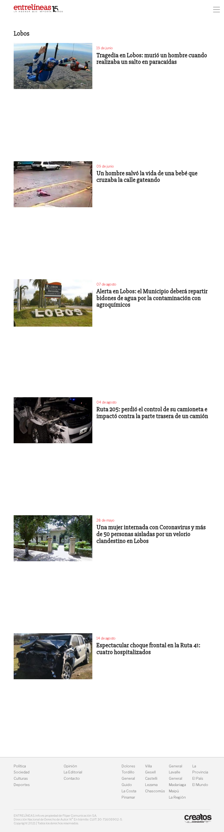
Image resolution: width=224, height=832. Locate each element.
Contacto (72, 778)
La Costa (129, 791)
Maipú (174, 791)
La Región (177, 797)
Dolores (128, 766)
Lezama (151, 785)
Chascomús (155, 791)
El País (197, 778)
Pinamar (128, 797)
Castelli (151, 778)
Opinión (70, 766)
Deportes (22, 785)
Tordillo (128, 772)
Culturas (21, 778)
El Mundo (200, 785)
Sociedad (22, 772)
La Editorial (73, 772)
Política (20, 766)
